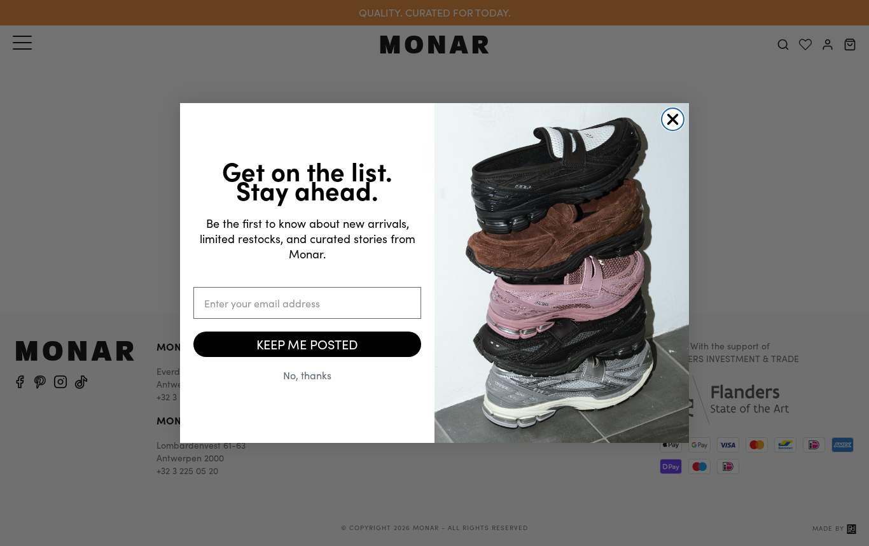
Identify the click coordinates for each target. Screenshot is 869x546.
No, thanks (307, 375)
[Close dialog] (673, 119)
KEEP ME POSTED (307, 344)
